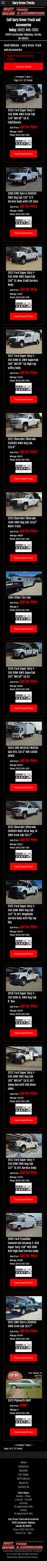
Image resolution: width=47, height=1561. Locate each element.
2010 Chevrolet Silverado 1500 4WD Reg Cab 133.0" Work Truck (22, 522)
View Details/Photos (23, 153)
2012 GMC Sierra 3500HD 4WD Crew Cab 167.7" (22, 1324)
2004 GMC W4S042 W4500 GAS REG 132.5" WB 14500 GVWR (23, 752)
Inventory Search (23, 66)
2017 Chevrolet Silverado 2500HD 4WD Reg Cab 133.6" (22, 443)
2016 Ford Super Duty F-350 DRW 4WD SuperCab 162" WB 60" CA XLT (22, 672)
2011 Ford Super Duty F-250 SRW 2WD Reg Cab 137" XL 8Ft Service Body (22, 1164)
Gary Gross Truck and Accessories (23, 1519)
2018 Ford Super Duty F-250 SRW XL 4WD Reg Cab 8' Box (22, 997)
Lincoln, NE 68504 (23, 1526)
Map (29, 1532)
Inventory (23, 1466)
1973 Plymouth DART (19, 1400)
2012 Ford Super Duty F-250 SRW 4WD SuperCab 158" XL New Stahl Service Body (23, 279)
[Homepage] (23, 11)
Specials (23, 1470)
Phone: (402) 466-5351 (23, 1529)
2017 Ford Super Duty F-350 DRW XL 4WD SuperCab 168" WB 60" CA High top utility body (23, 362)
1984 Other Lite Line (19, 597)
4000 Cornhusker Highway (23, 1522)
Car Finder (23, 1474)
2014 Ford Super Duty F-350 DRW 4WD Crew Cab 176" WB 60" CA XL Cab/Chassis (22, 116)
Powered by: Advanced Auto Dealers (22, 1557)
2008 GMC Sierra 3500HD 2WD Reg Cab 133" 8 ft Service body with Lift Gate (23, 197)
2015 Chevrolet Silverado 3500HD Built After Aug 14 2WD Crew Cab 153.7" (22, 831)
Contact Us (23, 1487)
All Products (23, 1478)
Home (24, 1462)
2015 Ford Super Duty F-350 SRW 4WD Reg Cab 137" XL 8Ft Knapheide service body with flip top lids (22, 914)
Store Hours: (23, 1492)
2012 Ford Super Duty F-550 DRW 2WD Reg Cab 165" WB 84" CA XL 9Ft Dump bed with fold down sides (22, 1080)
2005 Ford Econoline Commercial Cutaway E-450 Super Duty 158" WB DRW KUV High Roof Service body (23, 1245)
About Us (23, 1483)
